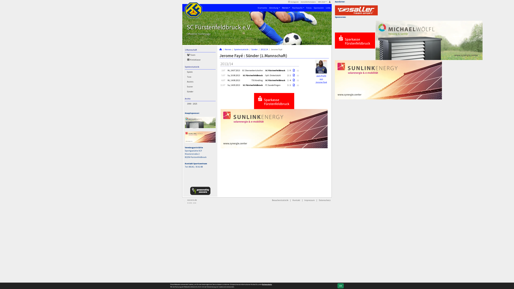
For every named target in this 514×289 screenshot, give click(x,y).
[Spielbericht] (294, 70)
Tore (189, 76)
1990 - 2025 (192, 103)
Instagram (294, 2)
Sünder (190, 91)
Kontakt (296, 200)
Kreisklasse (195, 59)
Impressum (309, 200)
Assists (190, 81)
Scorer (190, 86)
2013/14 (264, 49)
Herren (285, 7)
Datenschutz (325, 200)
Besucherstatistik (280, 200)
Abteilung (273, 7)
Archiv (187, 98)
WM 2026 (321, 2)
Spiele (190, 72)
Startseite (262, 7)
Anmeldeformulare (308, 2)
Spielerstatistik (192, 66)
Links (328, 7)
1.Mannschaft (191, 49)
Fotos (309, 7)
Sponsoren (319, 7)
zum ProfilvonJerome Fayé (321, 78)
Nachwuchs (297, 7)
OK (340, 285)
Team (192, 55)
